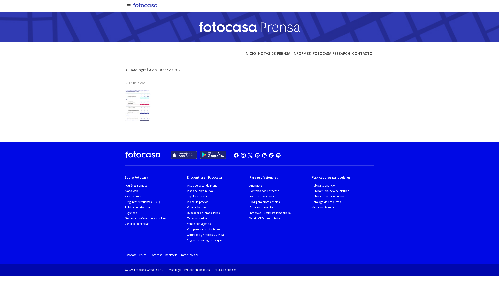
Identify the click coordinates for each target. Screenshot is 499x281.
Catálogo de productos (326, 202)
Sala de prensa (134, 196)
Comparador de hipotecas (203, 229)
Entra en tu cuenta (261, 207)
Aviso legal (174, 270)
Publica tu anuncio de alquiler (330, 191)
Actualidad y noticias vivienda (205, 235)
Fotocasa (156, 255)
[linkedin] (264, 155)
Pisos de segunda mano (202, 185)
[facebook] (236, 155)
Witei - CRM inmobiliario (265, 218)
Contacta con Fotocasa (264, 191)
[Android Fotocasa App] (213, 155)
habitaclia (171, 255)
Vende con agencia (199, 224)
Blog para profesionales (265, 202)
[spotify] (278, 155)
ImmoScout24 (189, 255)
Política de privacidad (138, 207)
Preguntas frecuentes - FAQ (142, 202)
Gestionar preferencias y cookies (145, 218)
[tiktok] (271, 155)
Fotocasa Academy (262, 196)
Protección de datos (197, 270)
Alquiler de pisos (197, 196)
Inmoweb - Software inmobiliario (270, 213)
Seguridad (131, 213)
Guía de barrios (196, 207)
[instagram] (243, 155)
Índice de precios (197, 202)
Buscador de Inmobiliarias (203, 213)
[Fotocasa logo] (143, 155)
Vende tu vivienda (323, 207)
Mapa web (131, 191)
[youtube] (257, 155)
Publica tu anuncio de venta (329, 196)
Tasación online (197, 218)
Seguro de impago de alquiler (205, 240)
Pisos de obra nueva (200, 191)
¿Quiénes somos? (136, 185)
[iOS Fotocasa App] (184, 155)
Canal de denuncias (137, 224)
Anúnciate (256, 185)
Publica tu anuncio (323, 185)
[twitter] (250, 155)
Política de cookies (224, 270)
